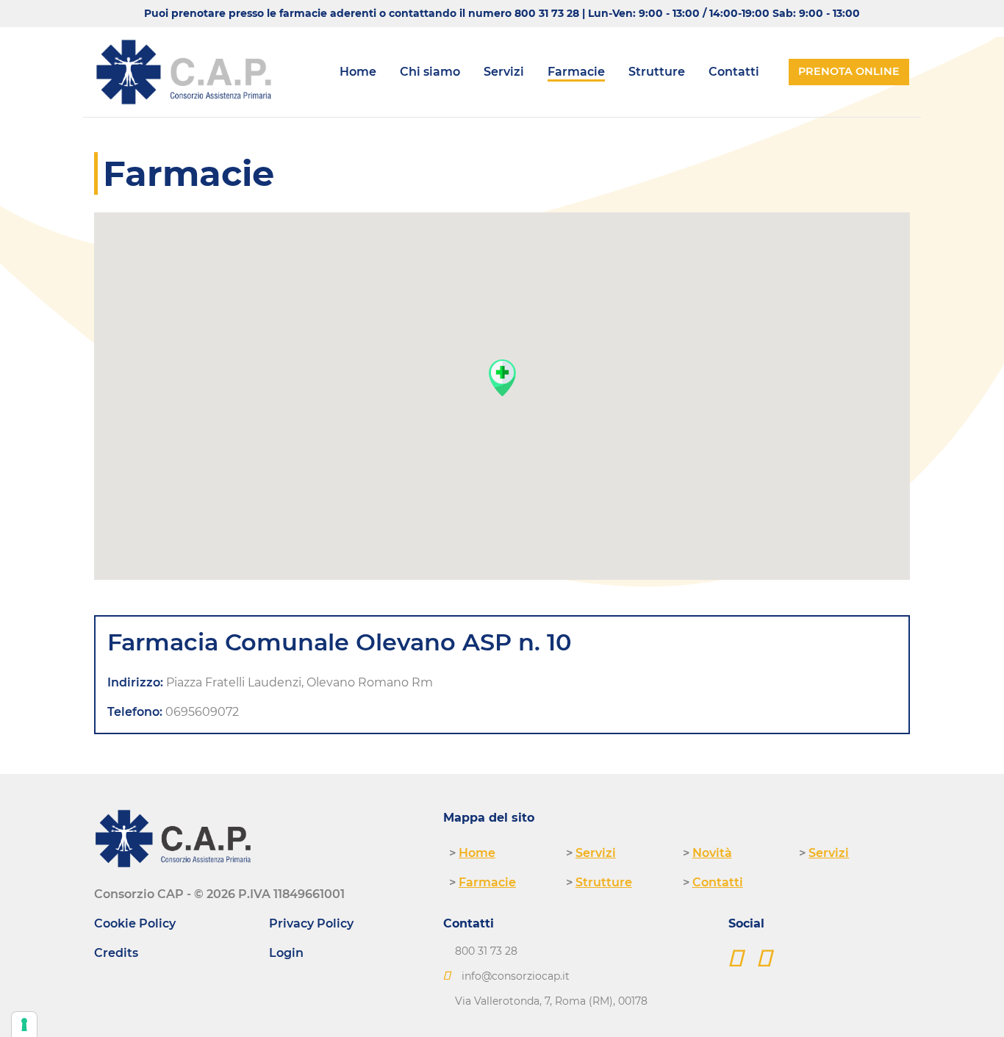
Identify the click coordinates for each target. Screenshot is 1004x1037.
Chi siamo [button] (430, 72)
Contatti (734, 72)
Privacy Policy (311, 923)
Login (286, 953)
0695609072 (202, 712)
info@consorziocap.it (516, 976)
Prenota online (849, 71)
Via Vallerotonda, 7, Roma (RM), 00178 (551, 1001)
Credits (116, 953)
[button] (502, 377)
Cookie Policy (135, 923)
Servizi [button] (504, 72)
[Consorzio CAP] (184, 72)
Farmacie (576, 72)
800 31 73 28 (546, 13)
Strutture (656, 72)
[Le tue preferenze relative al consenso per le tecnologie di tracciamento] (24, 1024)
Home (358, 72)
